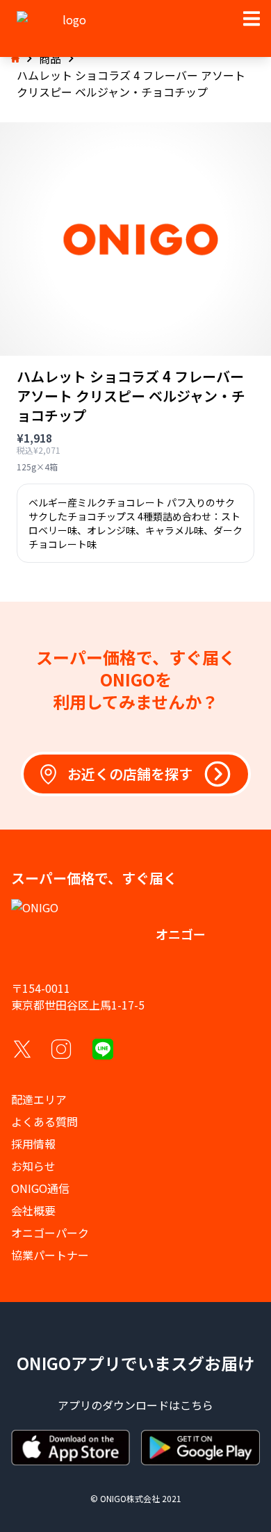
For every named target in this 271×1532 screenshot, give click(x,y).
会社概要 (33, 1210)
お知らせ (33, 1166)
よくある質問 (44, 1121)
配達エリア (39, 1099)
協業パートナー (50, 1254)
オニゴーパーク (50, 1232)
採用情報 (33, 1143)
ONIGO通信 (40, 1188)
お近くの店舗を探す (129, 774)
